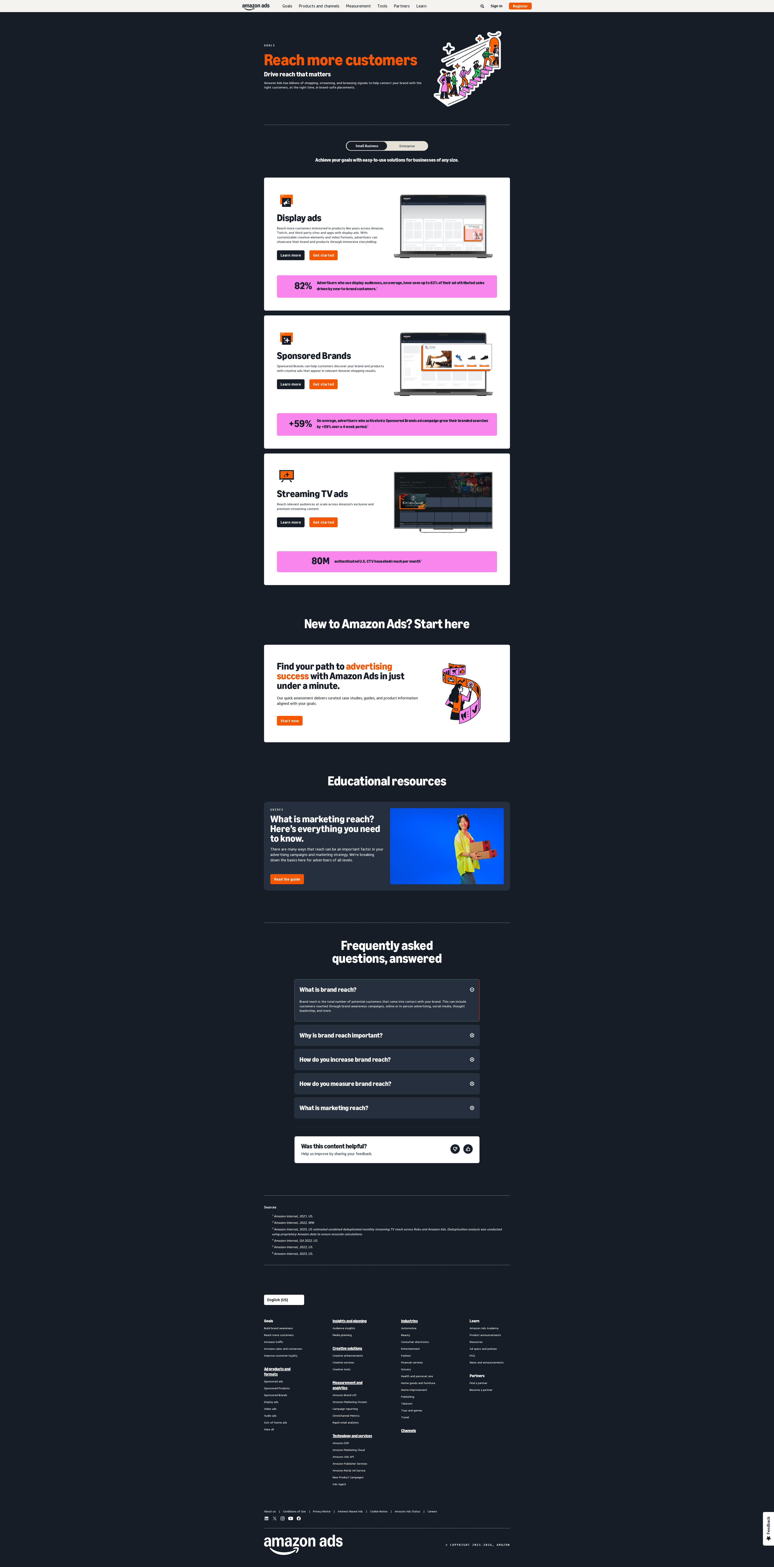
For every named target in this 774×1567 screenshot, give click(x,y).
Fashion (406, 1355)
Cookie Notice (378, 1511)
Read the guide (287, 879)
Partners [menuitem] (477, 1375)
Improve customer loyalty (280, 1355)
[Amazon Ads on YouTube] (290, 1519)
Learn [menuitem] (474, 1320)
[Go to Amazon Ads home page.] (303, 1545)
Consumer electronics (415, 1341)
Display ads (271, 1402)
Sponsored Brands (275, 1395)
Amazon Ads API (343, 1456)
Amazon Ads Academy (484, 1328)
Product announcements (485, 1335)
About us (270, 1511)
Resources (476, 1341)
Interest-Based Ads (350, 1511)
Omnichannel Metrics (346, 1415)
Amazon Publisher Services (350, 1463)
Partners (402, 6)
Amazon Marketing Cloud (349, 1450)
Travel (405, 1417)
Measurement (358, 6)
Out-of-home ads (275, 1422)
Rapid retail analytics (346, 1422)
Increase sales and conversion (283, 1348)
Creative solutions (347, 1348)
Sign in (496, 6)
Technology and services (352, 1435)
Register (520, 6)
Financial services (412, 1362)
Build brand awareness (278, 1328)
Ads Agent (339, 1484)
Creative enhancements (348, 1355)
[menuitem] (284, 1402)
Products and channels (319, 6)
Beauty (405, 1335)
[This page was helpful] (468, 1149)
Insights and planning (350, 1320)
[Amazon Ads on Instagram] (282, 1519)
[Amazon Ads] (252, 6)
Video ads (270, 1408)
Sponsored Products (277, 1388)
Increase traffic (273, 1341)
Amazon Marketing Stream (350, 1402)
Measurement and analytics (347, 1385)
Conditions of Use (294, 1511)
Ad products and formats (277, 1371)
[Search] (482, 6)
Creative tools (342, 1369)
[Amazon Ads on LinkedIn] (266, 1519)
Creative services (343, 1362)
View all (269, 1429)
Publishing (407, 1396)
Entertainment (410, 1348)
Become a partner (481, 1389)
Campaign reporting (345, 1408)
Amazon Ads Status (407, 1511)
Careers (432, 1511)
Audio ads (270, 1415)
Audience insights (344, 1328)
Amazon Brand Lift (345, 1395)
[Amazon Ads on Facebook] (298, 1519)
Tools (382, 6)
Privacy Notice (322, 1511)
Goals (287, 6)
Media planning (342, 1335)
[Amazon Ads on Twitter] (274, 1518)
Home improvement (414, 1389)
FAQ (472, 1355)
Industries (409, 1320)
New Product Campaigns (348, 1477)
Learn (421, 6)
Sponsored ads (273, 1381)
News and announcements (487, 1362)
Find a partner (478, 1383)
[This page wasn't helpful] (455, 1149)
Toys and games (411, 1410)
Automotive (408, 1328)
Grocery (406, 1369)
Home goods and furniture (418, 1383)
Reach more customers (279, 1335)
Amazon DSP (341, 1443)
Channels (408, 1430)
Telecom (406, 1403)
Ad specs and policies (483, 1348)
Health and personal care (417, 1376)
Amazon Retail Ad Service (349, 1470)
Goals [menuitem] (268, 1320)
